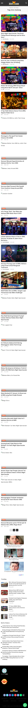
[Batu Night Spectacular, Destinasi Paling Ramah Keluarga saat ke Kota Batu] (14, 23)
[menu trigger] (2, 3)
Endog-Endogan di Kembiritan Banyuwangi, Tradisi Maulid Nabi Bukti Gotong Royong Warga (13, 631)
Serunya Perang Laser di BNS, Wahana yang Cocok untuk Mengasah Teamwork (13, 265)
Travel (4, 30)
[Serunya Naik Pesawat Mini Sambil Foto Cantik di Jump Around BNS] (14, 176)
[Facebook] (4, 695)
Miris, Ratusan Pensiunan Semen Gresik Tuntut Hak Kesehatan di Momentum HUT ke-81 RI (17, 584)
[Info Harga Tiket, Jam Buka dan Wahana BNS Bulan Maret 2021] (14, 201)
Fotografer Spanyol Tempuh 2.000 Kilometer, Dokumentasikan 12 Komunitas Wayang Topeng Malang (14, 652)
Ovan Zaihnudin (6, 242)
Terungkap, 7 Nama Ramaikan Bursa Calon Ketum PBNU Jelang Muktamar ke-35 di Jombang (13, 658)
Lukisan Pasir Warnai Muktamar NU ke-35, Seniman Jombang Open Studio (18, 616)
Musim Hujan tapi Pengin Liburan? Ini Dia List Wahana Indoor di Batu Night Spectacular (13, 472)
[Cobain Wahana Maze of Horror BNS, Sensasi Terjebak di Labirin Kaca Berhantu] (14, 226)
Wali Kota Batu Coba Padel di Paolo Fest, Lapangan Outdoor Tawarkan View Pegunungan (12, 642)
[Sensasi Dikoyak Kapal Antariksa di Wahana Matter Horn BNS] (14, 151)
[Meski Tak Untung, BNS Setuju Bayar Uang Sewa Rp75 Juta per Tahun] (14, 75)
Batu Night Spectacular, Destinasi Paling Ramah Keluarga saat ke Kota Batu (13, 35)
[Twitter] (7, 695)
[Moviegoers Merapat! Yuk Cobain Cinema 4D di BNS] (14, 125)
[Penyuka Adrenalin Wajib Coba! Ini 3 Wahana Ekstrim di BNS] (14, 408)
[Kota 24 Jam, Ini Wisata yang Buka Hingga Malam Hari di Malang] (14, 50)
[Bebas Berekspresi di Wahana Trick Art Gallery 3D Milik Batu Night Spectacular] (14, 357)
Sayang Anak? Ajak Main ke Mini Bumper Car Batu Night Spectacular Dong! (13, 445)
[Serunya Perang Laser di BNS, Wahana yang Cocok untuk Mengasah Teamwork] (14, 253)
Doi (3, 89)
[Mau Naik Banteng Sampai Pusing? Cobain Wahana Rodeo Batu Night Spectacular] (14, 305)
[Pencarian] (26, 3)
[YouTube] (15, 695)
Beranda (11, 7)
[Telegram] (18, 695)
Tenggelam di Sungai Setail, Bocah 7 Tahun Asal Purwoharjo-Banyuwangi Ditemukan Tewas (13, 637)
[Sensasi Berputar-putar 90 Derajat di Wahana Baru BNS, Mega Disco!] (14, 512)
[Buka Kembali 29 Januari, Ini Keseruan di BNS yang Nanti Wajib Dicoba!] (14, 383)
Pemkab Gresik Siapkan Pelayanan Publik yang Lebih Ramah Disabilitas (18, 600)
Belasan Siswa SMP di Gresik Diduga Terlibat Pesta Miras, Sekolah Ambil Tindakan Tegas (17, 592)
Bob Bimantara (6, 39)
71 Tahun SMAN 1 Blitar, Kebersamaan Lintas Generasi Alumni (17, 608)
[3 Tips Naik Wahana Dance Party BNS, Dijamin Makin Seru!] (14, 100)
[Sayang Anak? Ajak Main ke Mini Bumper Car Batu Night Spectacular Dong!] (14, 433)
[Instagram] (10, 695)
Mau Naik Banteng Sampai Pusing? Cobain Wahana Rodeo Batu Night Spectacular (12, 317)
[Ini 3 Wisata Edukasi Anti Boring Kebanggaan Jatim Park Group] (14, 332)
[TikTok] (23, 695)
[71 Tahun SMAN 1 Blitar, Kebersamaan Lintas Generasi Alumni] (4, 608)
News (4, 57)
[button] (25, 705)
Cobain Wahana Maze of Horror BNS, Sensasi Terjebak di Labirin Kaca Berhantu (13, 238)
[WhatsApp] (21, 695)
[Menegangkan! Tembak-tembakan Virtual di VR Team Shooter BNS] (14, 487)
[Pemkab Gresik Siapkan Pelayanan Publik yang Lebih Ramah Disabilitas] (4, 600)
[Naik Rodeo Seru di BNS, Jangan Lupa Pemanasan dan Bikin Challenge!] (14, 280)
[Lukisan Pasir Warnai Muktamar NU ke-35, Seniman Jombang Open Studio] (4, 616)
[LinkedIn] (12, 695)
